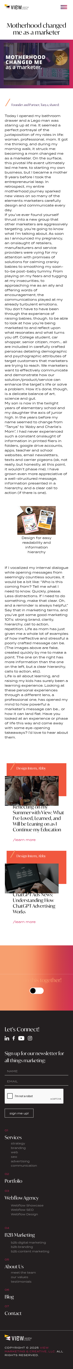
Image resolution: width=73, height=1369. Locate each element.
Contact (13, 1313)
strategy (18, 1143)
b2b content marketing (30, 1251)
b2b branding (22, 1247)
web (14, 1152)
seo (14, 1157)
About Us (14, 1266)
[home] (17, 7)
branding (18, 1148)
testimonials (21, 1281)
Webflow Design (24, 1214)
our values (19, 1277)
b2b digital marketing (28, 1242)
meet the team (23, 1272)
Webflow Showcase (27, 1205)
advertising (20, 1161)
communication (24, 1165)
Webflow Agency (22, 1198)
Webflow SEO (22, 1210)
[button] (64, 7)
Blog (9, 1297)
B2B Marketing (20, 1235)
